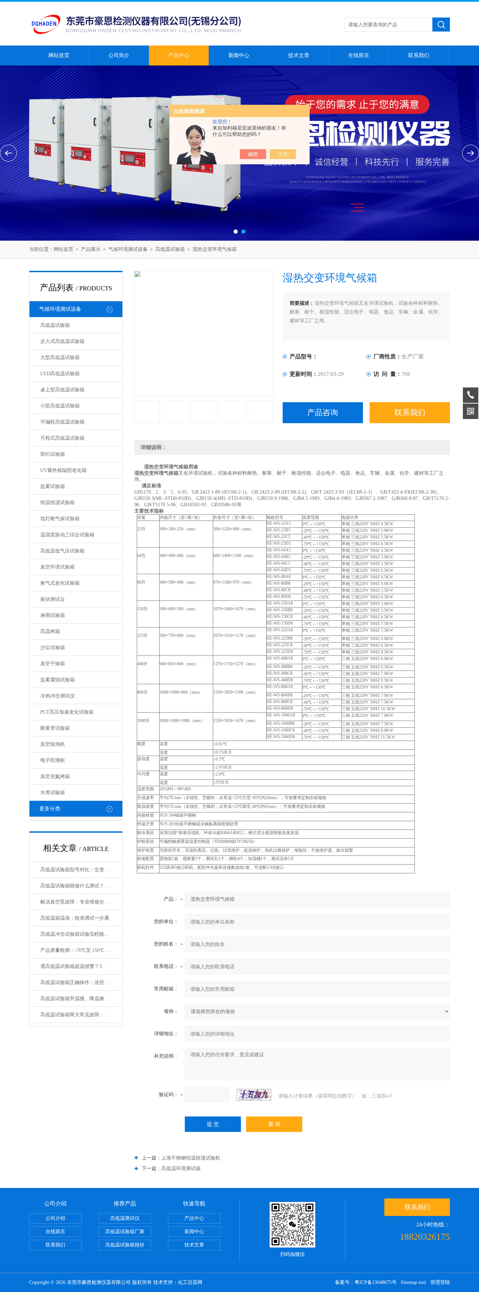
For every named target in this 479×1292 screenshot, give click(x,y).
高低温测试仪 (125, 1218)
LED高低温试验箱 (60, 373)
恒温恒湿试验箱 (57, 502)
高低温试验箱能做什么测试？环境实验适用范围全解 (81, 885)
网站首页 (58, 55)
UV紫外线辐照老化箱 (63, 470)
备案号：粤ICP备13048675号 (366, 1282)
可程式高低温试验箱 (62, 438)
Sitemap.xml (413, 1282)
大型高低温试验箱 (60, 357)
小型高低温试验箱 (60, 405)
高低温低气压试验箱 (62, 551)
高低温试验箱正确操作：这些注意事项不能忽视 (81, 982)
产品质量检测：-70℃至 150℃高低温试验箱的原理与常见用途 (81, 950)
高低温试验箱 (170, 249)
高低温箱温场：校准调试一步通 (74, 918)
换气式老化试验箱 (60, 583)
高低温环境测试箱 (181, 1168)
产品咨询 (322, 412)
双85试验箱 (52, 454)
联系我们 (418, 55)
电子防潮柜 (52, 760)
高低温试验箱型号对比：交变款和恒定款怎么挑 (81, 869)
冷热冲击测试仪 (57, 696)
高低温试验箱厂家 (124, 1231)
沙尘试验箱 (52, 647)
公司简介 (118, 55)
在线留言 (358, 55)
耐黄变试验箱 (55, 728)
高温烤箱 (50, 631)
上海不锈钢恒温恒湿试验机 (190, 1158)
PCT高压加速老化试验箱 (67, 712)
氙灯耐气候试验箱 (60, 518)
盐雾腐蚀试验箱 (57, 679)
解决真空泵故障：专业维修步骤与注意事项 (81, 902)
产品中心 (178, 55)
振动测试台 (52, 599)
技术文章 (298, 55)
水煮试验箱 (52, 792)
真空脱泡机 (52, 744)
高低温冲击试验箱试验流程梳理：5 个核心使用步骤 (81, 934)
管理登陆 (440, 1282)
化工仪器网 (190, 1282)
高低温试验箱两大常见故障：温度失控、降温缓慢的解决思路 (81, 1014)
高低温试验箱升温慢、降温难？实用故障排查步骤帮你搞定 (81, 998)
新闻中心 (238, 55)
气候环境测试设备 (128, 249)
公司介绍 (55, 1218)
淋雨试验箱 (52, 615)
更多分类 (49, 808)
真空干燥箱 (52, 663)
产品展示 (91, 249)
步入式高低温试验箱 (62, 341)
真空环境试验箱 (57, 567)
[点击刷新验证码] (253, 1095)
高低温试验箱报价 (124, 1245)
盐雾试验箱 (52, 486)
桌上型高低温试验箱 (62, 389)
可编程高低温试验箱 (62, 422)
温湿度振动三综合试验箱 (67, 534)
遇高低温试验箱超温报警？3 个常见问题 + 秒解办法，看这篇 (81, 966)
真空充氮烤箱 (55, 776)
